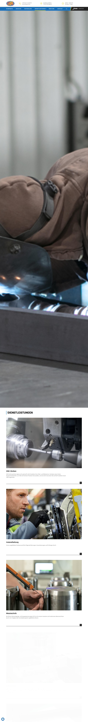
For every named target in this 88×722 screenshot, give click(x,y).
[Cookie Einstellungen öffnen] (2, 720)
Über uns (51, 9)
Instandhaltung (12, 542)
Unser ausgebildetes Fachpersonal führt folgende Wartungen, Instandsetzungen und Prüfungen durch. (31, 545)
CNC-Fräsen (11, 680)
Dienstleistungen (40, 9)
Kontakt (60, 9)
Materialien (28, 9)
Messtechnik (11, 613)
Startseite (9, 9)
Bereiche (18, 9)
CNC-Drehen (11, 471)
